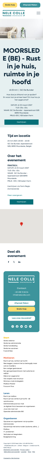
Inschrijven (21, 122)
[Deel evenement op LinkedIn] (19, 262)
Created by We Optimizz (11, 458)
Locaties (23, 452)
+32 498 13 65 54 (21, 292)
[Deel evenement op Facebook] (8, 262)
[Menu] (38, 13)
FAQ (33, 452)
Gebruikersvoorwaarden (12, 452)
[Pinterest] (30, 326)
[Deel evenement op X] (14, 262)
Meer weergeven (14, 195)
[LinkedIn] (21, 326)
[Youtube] (26, 326)
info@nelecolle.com (21, 295)
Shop (29, 452)
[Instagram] (12, 326)
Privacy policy (24, 449)
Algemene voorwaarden (11, 449)
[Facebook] (17, 326)
